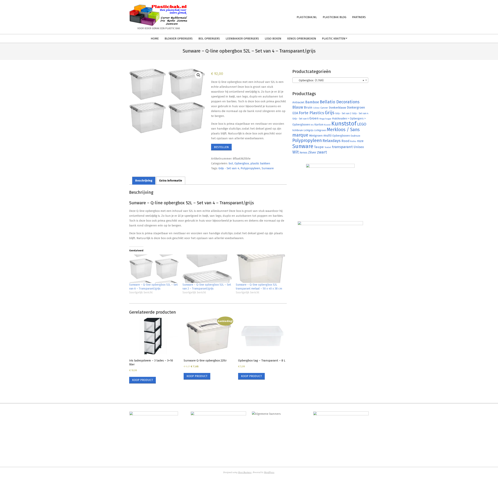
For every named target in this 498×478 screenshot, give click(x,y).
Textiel (327, 147)
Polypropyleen (250, 168)
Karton (318, 124)
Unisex (358, 147)
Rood (345, 141)
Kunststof (343, 123)
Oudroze (355, 135)
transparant (342, 147)
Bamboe (312, 102)
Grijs (329, 112)
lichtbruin (297, 130)
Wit (295, 152)
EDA (295, 113)
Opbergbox (241, 163)
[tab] (143, 181)
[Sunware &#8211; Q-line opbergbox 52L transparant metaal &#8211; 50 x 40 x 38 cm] (260, 268)
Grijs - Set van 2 (343, 113)
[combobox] (330, 80)
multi (327, 135)
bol (231, 163)
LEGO (361, 124)
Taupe (319, 147)
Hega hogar (325, 118)
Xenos (303, 152)
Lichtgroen (320, 130)
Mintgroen (316, 135)
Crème (316, 108)
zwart (322, 152)
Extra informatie (170, 180)
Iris (312, 124)
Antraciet (298, 102)
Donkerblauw (337, 107)
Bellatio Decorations (339, 101)
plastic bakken (260, 163)
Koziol (327, 124)
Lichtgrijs (309, 130)
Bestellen (221, 147)
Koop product (142, 380)
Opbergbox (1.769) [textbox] (329, 80)
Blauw (297, 107)
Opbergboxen (341, 135)
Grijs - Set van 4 (228, 168)
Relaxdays (332, 140)
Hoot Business (245, 472)
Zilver (312, 152)
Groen (314, 118)
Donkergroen (356, 107)
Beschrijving (143, 180)
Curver (324, 107)
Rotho (353, 141)
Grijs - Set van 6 (300, 118)
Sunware (268, 168)
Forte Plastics (311, 112)
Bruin (308, 107)
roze (360, 141)
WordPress (269, 472)
